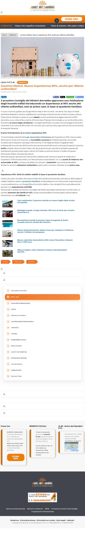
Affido (47, 509)
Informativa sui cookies (46, 520)
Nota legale (61, 520)
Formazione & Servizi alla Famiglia (64, 509)
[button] (2, 19)
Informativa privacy (27, 520)
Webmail (70, 520)
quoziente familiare (31, 181)
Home (4, 35)
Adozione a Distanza (35, 509)
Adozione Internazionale (15, 509)
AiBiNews (12, 35)
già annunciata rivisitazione (38, 137)
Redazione (14, 520)
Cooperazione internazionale (42, 512)
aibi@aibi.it (77, 441)
